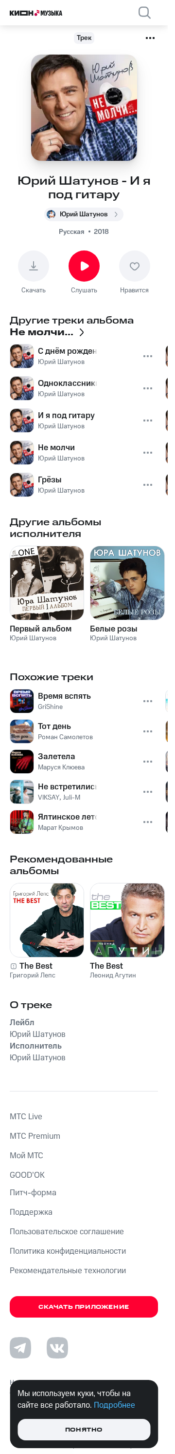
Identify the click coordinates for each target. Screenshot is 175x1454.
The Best (35, 966)
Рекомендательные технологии (68, 1271)
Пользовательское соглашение (67, 1232)
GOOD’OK (27, 1175)
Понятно (84, 1430)
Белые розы (114, 629)
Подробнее (114, 1405)
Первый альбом (40, 629)
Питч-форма (33, 1193)
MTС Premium (35, 1136)
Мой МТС (26, 1156)
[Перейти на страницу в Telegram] (20, 1347)
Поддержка (31, 1212)
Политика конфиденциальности (68, 1251)
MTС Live (26, 1117)
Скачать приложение (83, 1307)
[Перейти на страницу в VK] (57, 1347)
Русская (71, 232)
